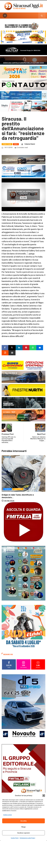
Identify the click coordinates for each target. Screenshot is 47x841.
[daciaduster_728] (23, 159)
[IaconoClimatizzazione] (23, 171)
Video (16, 144)
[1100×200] (23, 60)
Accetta (23, 821)
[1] (23, 777)
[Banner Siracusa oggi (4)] (23, 84)
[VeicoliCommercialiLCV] (23, 50)
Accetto (23, 198)
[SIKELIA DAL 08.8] (23, 106)
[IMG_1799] (23, 365)
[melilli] (23, 573)
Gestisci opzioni (23, 833)
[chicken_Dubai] (23, 37)
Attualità (7, 476)
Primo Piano (7, 144)
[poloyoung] (23, 377)
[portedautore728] (23, 390)
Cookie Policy (15, 838)
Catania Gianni (29, 144)
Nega (23, 827)
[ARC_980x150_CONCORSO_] (23, 26)
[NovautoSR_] (23, 707)
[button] (44, 795)
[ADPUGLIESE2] (23, 415)
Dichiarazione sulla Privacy (27, 838)
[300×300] (23, 626)
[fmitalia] (23, 95)
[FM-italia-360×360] (23, 521)
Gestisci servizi (7, 815)
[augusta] (23, 72)
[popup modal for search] (41, 15)
